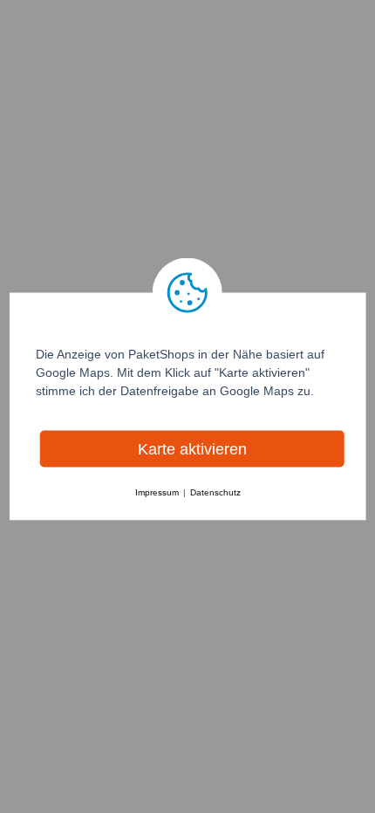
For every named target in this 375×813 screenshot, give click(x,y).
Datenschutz (215, 492)
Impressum (157, 492)
